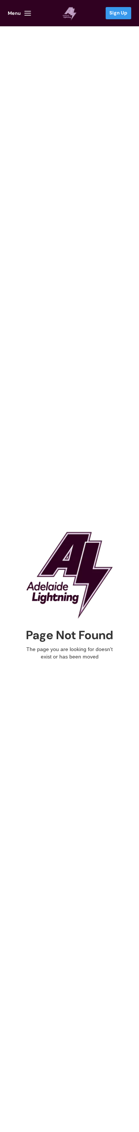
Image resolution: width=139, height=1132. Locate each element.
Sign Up (118, 13)
